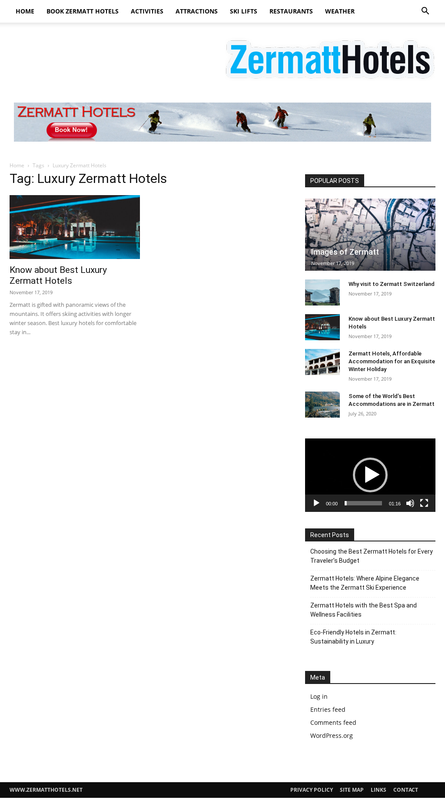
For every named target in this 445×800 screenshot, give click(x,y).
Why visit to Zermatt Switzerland (392, 284)
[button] (425, 12)
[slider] (363, 503)
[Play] (316, 503)
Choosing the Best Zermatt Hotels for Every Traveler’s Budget (371, 556)
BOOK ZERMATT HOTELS (82, 11)
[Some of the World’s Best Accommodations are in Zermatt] (322, 405)
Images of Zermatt (345, 251)
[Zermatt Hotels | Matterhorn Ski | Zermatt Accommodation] (222, 57)
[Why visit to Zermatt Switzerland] (322, 292)
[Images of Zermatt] (370, 235)
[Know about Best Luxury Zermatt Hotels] (75, 227)
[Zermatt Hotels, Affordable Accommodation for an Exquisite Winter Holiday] (322, 362)
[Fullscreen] (424, 503)
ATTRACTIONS (197, 11)
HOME (25, 11)
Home (17, 165)
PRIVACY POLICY (311, 789)
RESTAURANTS (291, 11)
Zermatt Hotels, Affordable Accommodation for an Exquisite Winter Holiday (392, 361)
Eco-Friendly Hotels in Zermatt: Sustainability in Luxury (353, 637)
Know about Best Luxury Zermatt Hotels (58, 275)
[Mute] (410, 503)
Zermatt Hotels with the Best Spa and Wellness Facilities (363, 610)
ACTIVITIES (147, 11)
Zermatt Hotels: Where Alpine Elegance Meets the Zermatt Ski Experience (364, 583)
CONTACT (405, 789)
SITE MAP (352, 789)
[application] (370, 475)
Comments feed (333, 722)
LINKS (378, 789)
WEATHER (340, 11)
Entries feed (327, 709)
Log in (319, 696)
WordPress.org (331, 735)
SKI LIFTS (243, 11)
